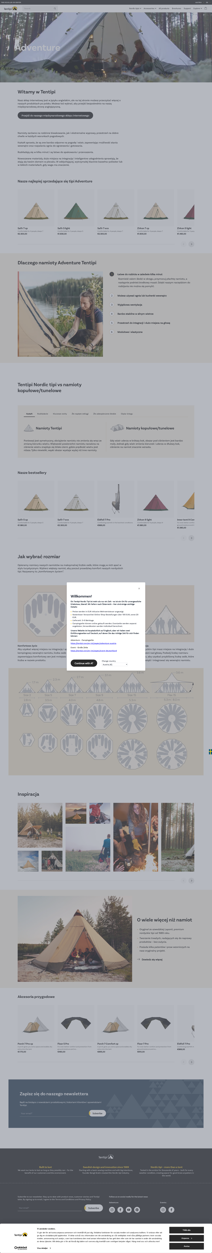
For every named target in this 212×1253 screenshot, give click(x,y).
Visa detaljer (42, 1248)
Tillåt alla (186, 1230)
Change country (109, 661)
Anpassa (185, 1238)
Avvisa (187, 1246)
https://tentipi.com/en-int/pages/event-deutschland (94, 650)
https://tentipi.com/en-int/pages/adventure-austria (93, 643)
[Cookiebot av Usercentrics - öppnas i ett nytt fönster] (21, 1248)
